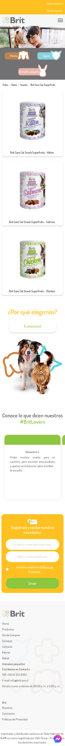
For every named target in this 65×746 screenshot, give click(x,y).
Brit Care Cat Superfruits (43, 84)
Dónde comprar (54, 10)
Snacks (24, 84)
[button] (16, 55)
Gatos (14, 84)
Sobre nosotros (54, 3)
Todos (5, 84)
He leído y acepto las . (34, 569)
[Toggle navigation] (60, 20)
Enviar (32, 583)
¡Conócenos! (32, 326)
